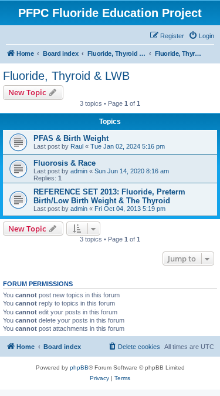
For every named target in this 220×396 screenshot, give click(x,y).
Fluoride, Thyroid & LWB (66, 75)
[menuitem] (201, 36)
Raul (76, 146)
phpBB (79, 367)
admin (78, 170)
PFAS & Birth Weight (71, 138)
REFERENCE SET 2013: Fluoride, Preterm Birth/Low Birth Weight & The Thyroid (109, 196)
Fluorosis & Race (64, 163)
